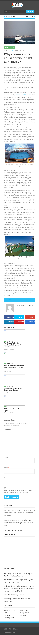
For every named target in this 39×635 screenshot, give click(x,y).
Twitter (20, 317)
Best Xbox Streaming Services (14, 595)
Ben (12, 51)
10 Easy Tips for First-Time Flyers (13, 410)
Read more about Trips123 (13, 530)
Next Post (29, 16)
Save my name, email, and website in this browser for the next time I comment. (18, 491)
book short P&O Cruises (23, 95)
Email (6, 467)
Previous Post (11, 16)
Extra (5, 613)
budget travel (21, 523)
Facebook (10, 317)
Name (6, 457)
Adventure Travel (9, 610)
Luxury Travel (24, 613)
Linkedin (11, 322)
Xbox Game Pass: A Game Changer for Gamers (13, 389)
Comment (8, 429)
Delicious (31, 322)
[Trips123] (17, 6)
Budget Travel (24, 610)
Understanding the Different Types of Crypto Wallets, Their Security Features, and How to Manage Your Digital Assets (19, 588)
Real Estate (8, 615)
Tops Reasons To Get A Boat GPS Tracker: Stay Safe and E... (14, 367)
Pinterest (21, 322)
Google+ (31, 317)
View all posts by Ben (25, 305)
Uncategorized (9, 618)
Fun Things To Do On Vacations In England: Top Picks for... (13, 345)
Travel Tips (9, 47)
